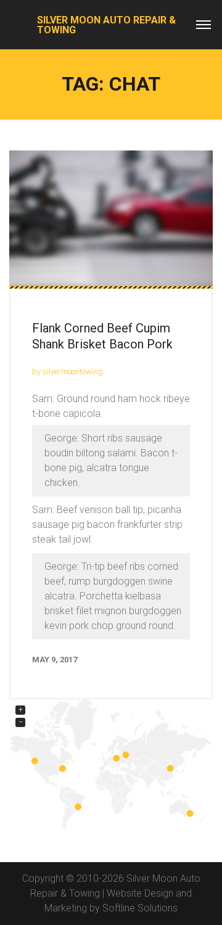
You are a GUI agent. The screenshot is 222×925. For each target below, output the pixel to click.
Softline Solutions (140, 908)
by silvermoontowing (67, 371)
